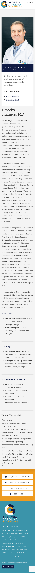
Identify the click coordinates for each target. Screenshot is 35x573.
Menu (31, 3)
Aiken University (12, 96)
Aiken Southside (12, 99)
